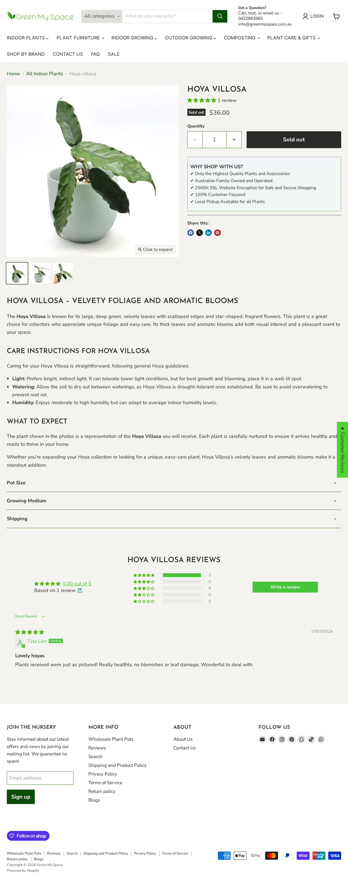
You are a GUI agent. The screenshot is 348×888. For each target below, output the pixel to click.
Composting (240, 37)
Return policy (102, 791)
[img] (29, 632)
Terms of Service (105, 783)
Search (95, 756)
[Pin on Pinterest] (217, 232)
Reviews (97, 748)
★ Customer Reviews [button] (342, 449)
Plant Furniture (79, 37)
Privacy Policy (102, 774)
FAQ (95, 54)
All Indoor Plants (44, 74)
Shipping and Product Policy (117, 765)
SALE (114, 54)
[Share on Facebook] (190, 232)
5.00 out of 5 (77, 583)
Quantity (195, 126)
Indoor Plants (26, 37)
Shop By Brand (26, 54)
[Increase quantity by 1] (234, 139)
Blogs (94, 800)
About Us (182, 739)
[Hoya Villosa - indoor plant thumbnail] (17, 273)
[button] (202, 100)
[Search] (220, 16)
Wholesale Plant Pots (110, 739)
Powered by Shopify (23, 870)
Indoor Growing (133, 37)
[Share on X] (199, 232)
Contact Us (68, 54)
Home (13, 74)
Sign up (20, 796)
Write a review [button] (285, 587)
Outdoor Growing (189, 37)
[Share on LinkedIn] (208, 232)
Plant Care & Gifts (292, 37)
